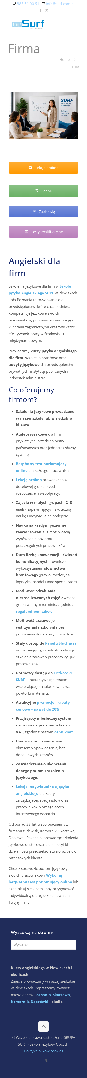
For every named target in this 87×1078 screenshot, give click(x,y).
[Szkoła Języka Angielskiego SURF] (43, 24)
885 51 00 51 (28, 3)
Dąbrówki (39, 1001)
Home (64, 59)
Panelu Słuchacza (61, 643)
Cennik (46, 191)
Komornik (20, 1001)
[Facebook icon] (41, 10)
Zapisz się (46, 211)
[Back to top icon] (43, 1026)
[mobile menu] (80, 24)
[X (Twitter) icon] (47, 10)
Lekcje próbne (46, 167)
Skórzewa (61, 994)
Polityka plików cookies (43, 1050)
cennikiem (64, 731)
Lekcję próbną (29, 479)
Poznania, (43, 994)
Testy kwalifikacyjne (46, 231)
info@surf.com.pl (60, 3)
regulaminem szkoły (34, 611)
